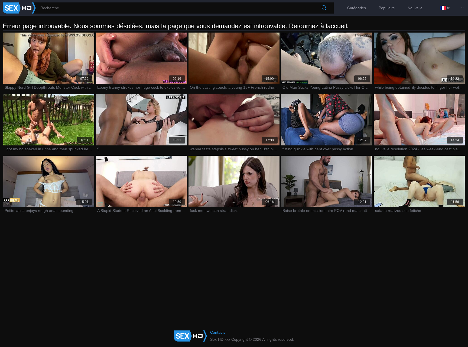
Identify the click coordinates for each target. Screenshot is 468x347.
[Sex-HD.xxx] (19, 8)
